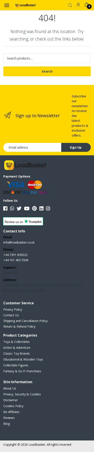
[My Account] (78, 5)
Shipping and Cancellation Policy (25, 321)
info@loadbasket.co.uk (19, 242)
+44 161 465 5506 (15, 260)
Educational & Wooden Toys (23, 359)
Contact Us (11, 315)
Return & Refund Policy (19, 326)
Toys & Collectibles (16, 342)
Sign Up (76, 147)
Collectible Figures (15, 365)
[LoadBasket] (25, 5)
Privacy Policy (12, 309)
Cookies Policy (13, 406)
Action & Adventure (16, 347)
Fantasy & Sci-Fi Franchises (22, 371)
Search (47, 71)
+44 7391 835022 (15, 255)
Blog (6, 424)
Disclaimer (10, 400)
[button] (70, 5)
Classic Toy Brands (16, 353)
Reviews (9, 418)
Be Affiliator (11, 412)
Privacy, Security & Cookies (22, 394)
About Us (9, 388)
